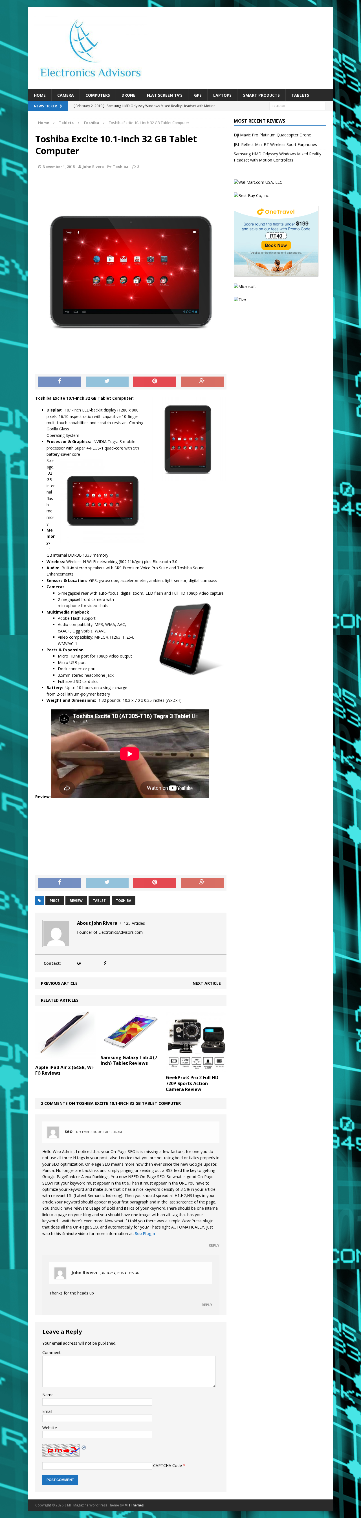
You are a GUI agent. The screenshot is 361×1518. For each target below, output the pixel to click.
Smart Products (261, 95)
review (76, 900)
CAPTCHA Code (167, 1465)
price (55, 900)
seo (68, 1131)
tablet (99, 900)
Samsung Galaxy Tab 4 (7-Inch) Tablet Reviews (130, 1060)
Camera (65, 95)
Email (47, 1411)
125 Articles (134, 923)
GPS (198, 95)
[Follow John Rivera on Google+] (105, 963)
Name (48, 1394)
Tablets (300, 95)
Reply (214, 1245)
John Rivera (93, 166)
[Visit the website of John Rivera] (79, 963)
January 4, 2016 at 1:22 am (120, 1273)
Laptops (222, 95)
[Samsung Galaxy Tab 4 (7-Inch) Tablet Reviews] (131, 1048)
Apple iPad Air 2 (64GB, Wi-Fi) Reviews (64, 1070)
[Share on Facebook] (59, 382)
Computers (97, 95)
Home (40, 95)
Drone (128, 95)
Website (49, 1427)
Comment (51, 1352)
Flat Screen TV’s (164, 95)
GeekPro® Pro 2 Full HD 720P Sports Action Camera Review (192, 1083)
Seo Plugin (145, 1233)
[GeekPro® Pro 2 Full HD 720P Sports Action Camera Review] (196, 1068)
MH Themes (134, 1505)
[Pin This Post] (154, 382)
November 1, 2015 (59, 166)
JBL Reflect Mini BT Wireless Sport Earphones (275, 144)
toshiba (123, 900)
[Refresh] (84, 1447)
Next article (207, 983)
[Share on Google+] (202, 382)
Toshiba (120, 166)
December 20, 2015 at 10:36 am (99, 1132)
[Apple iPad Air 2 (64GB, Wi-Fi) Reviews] (65, 1058)
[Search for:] (297, 106)
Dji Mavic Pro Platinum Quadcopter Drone (272, 135)
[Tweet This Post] (107, 382)
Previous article (59, 983)
